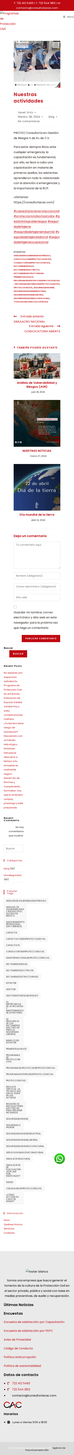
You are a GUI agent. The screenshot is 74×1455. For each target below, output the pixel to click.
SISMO (9, 1182)
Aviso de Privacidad (17, 1340)
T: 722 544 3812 (46, 3)
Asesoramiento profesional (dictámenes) (15, 924)
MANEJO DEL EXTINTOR (12, 1041)
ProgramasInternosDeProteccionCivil (37, 283)
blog (51, 117)
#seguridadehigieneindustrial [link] (34, 232)
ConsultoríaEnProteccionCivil (32, 262)
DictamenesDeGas (24, 266)
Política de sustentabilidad (22, 1366)
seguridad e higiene (13, 1126)
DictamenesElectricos (26, 269)
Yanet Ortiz (25, 112)
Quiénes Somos (13, 1224)
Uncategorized (12, 875)
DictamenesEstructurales (29, 273)
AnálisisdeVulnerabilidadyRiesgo (32, 255)
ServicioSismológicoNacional (25, 1152)
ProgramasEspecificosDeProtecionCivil (37, 280)
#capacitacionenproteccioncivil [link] (36, 211)
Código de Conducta (18, 1348)
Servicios (9, 1228)
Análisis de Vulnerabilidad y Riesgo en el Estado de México (15, 911)
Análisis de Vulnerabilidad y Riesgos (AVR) (37, 385)
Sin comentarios (29, 121)
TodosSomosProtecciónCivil (31, 301)
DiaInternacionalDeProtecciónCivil (28, 957)
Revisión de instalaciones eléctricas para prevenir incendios (14, 1108)
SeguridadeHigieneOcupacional (32, 298)
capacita (11, 932)
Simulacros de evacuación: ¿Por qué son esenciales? (13, 1170)
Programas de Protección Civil (13, 1058)
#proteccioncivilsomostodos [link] (34, 216)
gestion (11, 989)
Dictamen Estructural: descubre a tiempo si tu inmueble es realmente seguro (11, 761)
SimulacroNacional (18, 1158)
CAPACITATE (13, 945)
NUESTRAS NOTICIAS (36, 451)
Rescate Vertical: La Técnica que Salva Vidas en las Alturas (13, 1092)
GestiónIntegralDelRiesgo (22, 995)
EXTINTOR (11, 983)
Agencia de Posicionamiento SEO (45, 1449)
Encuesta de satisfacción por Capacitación (34, 1322)
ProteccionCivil (23, 287)
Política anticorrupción (20, 1357)
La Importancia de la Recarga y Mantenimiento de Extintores (15, 1007)
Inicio (7, 1220)
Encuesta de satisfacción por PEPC (28, 1331)
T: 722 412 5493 (23, 3)
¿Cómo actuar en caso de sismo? (12, 1198)
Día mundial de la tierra (37, 515)
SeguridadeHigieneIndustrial (30, 291)
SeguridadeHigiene (44, 287)
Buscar (8, 648)
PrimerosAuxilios (23, 276)
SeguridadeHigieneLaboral (28, 294)
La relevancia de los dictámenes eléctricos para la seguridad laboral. (13, 1026)
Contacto (9, 1233)
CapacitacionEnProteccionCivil (32, 259)
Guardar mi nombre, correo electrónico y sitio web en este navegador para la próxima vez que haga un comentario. (36, 620)
